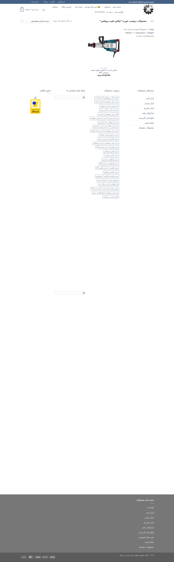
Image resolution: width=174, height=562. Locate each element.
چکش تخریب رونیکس (110, 197)
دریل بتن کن (102, 139)
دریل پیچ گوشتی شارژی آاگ (108, 164)
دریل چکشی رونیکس (111, 172)
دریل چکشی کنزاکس (111, 176)
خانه (152, 21)
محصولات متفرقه (146, 128)
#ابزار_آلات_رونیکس (111, 98)
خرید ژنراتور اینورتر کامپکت (108, 135)
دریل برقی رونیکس (111, 143)
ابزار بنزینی (149, 103)
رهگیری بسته (119, 12)
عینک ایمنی (149, 123)
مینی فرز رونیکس (112, 193)
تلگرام (52, 2)
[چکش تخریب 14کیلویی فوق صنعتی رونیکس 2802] (103, 47)
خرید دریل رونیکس (111, 131)
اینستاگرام (61, 2)
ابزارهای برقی (148, 113)
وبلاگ (46, 2)
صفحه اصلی (116, 7)
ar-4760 (151, 508)
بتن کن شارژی (113, 118)
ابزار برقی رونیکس (111, 102)
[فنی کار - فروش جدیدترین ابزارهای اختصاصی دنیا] (141, 9)
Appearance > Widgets (145, 33)
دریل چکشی (114, 168)
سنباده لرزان (101, 180)
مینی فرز (106, 188)
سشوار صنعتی (113, 180)
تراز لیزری (101, 122)
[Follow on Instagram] (26, 2)
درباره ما (110, 12)
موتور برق (114, 188)
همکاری (55, 7)
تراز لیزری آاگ (113, 127)
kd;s (100, 98)
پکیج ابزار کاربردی (146, 118)
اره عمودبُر (104, 106)
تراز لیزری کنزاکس (99, 127)
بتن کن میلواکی (113, 122)
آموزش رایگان (66, 7)
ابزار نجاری (99, 102)
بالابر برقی (103, 110)
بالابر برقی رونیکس (111, 114)
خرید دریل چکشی (97, 131)
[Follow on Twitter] (24, 2)
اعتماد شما (79, 7)
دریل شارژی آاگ (102, 147)
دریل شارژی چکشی (111, 155)
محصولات (107, 7)
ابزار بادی (150, 98)
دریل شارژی (114, 147)
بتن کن (100, 114)
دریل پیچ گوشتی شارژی (110, 160)
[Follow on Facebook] (28, 2)
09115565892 (100, 12)
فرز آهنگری (114, 184)
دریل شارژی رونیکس (111, 151)
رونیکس (98, 176)
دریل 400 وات (113, 139)
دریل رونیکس (98, 143)
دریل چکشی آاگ (101, 168)
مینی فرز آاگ (95, 188)
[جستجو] (124, 7)
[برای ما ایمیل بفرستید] (21, 2)
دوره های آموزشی (90, 7)
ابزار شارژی (149, 108)
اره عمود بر (114, 106)
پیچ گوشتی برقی (98, 193)
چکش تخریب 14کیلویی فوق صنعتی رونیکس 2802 (104, 71)
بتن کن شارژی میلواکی (98, 118)
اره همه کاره (114, 110)
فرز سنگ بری (103, 184)
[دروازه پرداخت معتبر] (35, 106)
